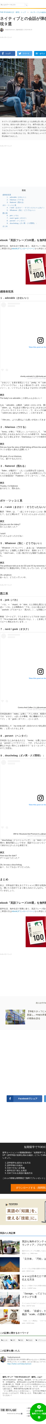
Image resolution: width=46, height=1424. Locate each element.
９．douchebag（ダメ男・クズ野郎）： (21, 223)
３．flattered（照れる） (15, 202)
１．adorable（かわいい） (16, 197)
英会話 (30, 1340)
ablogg (18, 1413)
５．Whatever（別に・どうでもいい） (21, 210)
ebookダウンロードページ (23, 249)
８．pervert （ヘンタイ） (16, 221)
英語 (21, 1340)
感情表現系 (6, 195)
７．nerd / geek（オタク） (16, 218)
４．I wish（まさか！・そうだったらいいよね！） (25, 208)
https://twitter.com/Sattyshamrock (19, 1364)
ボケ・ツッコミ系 (9, 205)
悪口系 (5, 213)
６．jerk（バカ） (13, 215)
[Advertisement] (23, 60)
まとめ (5, 226)
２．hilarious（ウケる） (15, 200)
